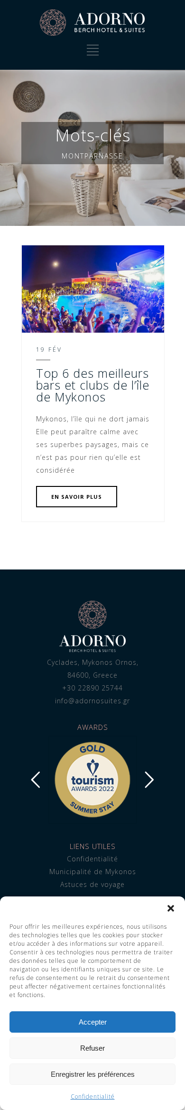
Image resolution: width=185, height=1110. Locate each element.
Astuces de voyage (92, 884)
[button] (171, 908)
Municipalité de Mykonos (92, 871)
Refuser (92, 1048)
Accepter (93, 1022)
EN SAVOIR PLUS (76, 496)
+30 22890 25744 (92, 687)
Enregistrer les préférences (93, 1074)
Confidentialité (93, 1096)
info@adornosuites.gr (92, 700)
